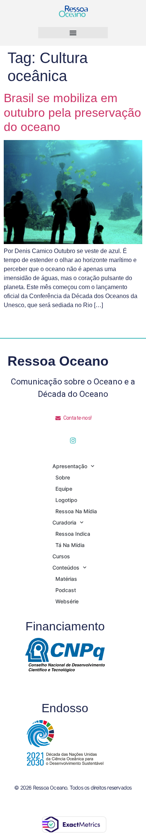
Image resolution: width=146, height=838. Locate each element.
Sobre (62, 477)
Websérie (67, 601)
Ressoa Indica (72, 534)
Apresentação (69, 466)
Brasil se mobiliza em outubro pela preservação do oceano (72, 112)
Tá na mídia (70, 545)
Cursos (61, 556)
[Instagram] (73, 440)
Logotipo (66, 500)
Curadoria (64, 522)
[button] (73, 32)
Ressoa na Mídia (76, 511)
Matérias (66, 579)
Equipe (63, 488)
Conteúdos (65, 567)
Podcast (65, 590)
